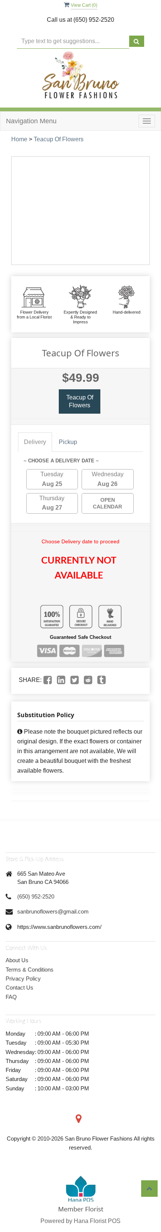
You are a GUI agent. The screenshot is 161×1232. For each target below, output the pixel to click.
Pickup (68, 442)
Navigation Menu (31, 121)
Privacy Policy (23, 978)
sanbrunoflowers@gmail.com (53, 911)
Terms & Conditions (30, 969)
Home (19, 139)
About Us (17, 960)
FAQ (11, 997)
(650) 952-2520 (35, 896)
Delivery (35, 442)
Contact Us (19, 987)
